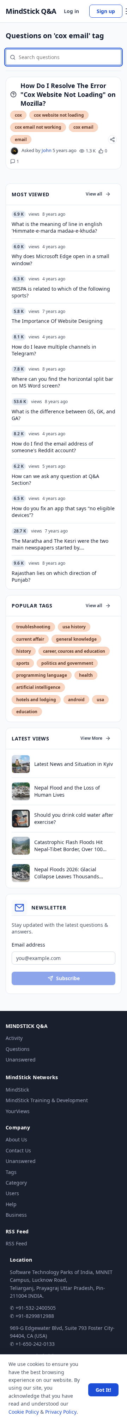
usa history (74, 627)
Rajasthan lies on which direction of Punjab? (54, 576)
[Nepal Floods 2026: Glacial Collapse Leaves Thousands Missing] (21, 873)
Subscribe (68, 978)
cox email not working (38, 127)
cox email (83, 127)
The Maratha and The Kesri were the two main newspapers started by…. (60, 544)
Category (16, 1182)
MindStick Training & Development (47, 1100)
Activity (14, 1038)
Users (12, 1193)
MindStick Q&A (31, 11)
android (76, 700)
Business (16, 1214)
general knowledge (76, 639)
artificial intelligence (38, 687)
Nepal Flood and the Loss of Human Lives (67, 791)
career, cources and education (74, 651)
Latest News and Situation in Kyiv (73, 764)
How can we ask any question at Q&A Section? (55, 479)
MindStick (17, 1089)
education (26, 712)
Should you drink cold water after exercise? (73, 818)
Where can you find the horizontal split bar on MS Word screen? (62, 382)
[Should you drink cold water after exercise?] (21, 818)
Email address (28, 944)
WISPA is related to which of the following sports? (61, 292)
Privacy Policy (61, 1411)
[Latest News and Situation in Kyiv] (21, 764)
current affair (30, 639)
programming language (41, 675)
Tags (11, 1172)
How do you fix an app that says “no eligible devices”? (63, 511)
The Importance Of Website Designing (57, 321)
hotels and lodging (36, 700)
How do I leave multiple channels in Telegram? (54, 350)
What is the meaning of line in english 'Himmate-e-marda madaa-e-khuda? (57, 227)
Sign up (106, 11)
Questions (18, 1049)
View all (94, 194)
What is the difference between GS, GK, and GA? (63, 414)
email (21, 139)
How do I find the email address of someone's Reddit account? (52, 447)
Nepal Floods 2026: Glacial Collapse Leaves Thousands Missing (66, 873)
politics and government (67, 663)
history (23, 651)
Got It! (103, 1389)
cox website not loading (59, 115)
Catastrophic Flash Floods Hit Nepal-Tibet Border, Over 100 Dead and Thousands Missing (69, 846)
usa (100, 700)
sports (22, 663)
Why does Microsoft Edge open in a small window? (60, 259)
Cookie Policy (23, 1411)
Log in (71, 11)
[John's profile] (14, 151)
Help (11, 1204)
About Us (16, 1139)
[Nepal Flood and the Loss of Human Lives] (21, 791)
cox (18, 115)
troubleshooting (33, 627)
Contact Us (18, 1150)
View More (91, 738)
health (86, 675)
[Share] (112, 139)
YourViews (18, 1111)
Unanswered (21, 1059)
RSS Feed (16, 1243)
